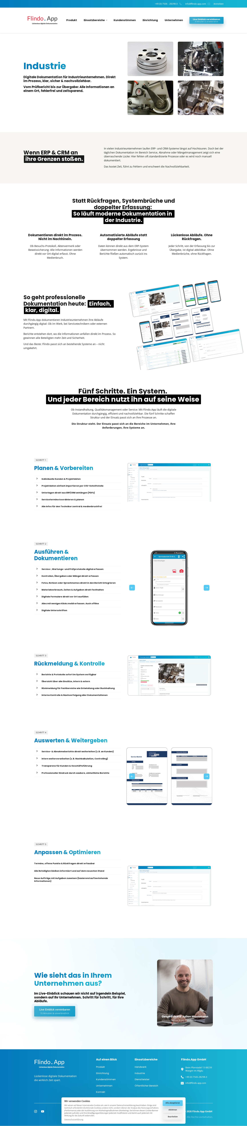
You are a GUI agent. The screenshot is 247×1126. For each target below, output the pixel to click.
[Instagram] (36, 1111)
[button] (206, 588)
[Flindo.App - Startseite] (41, 20)
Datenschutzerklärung (73, 1119)
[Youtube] (43, 1111)
